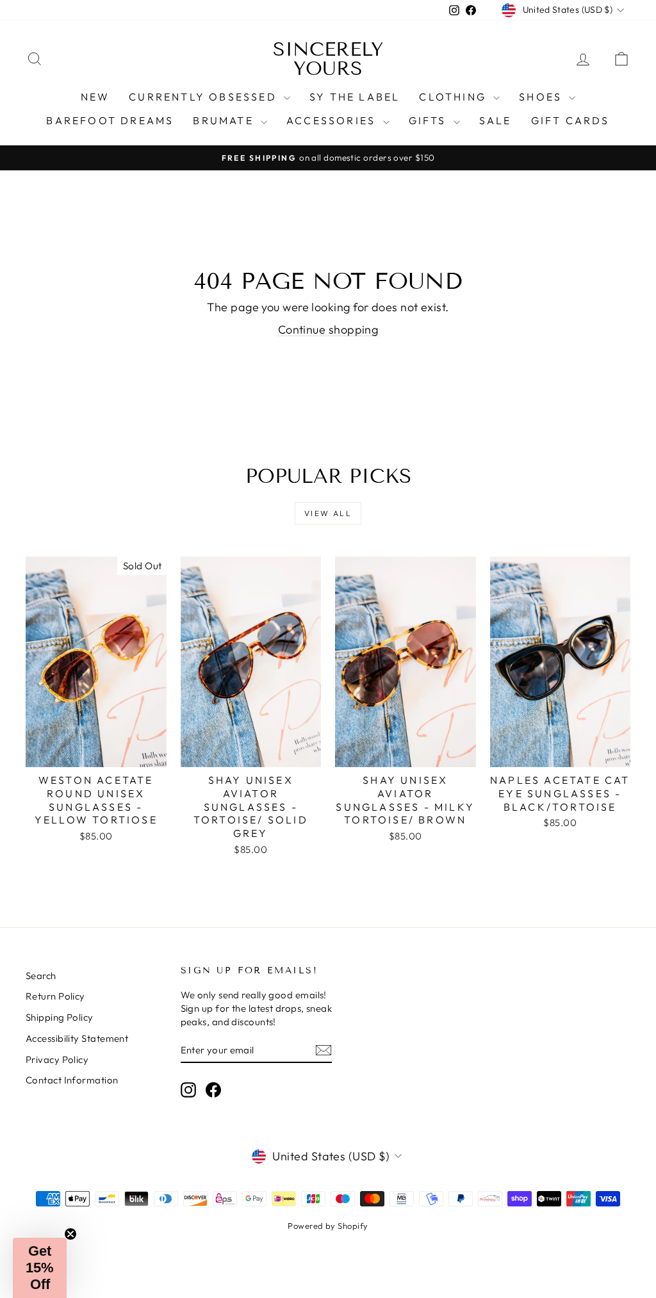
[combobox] (97, 669)
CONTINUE (197, 811)
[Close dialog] (576, 464)
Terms (205, 737)
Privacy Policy (168, 737)
